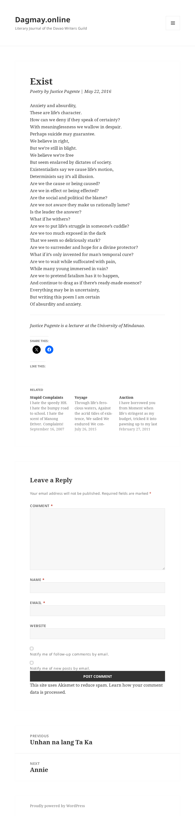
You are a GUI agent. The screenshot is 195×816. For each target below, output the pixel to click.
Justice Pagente (65, 91)
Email (37, 602)
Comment (41, 505)
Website (38, 625)
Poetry (36, 91)
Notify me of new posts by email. (60, 668)
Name (37, 579)
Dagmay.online (42, 19)
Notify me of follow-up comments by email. (69, 654)
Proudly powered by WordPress (57, 805)
